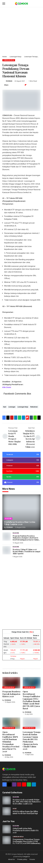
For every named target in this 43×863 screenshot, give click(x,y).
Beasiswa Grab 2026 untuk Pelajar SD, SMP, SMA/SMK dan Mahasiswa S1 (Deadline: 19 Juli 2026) (26, 802)
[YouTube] (24, 784)
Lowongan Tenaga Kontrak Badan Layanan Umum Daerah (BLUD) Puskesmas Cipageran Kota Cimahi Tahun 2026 (31, 740)
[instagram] (14, 784)
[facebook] (4, 784)
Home (4, 57)
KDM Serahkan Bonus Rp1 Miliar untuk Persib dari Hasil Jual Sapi (25, 812)
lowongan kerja (23, 407)
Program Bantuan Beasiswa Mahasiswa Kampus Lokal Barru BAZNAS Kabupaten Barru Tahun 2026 (26, 539)
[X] (9, 784)
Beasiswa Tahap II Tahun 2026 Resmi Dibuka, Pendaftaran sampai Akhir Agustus (26, 551)
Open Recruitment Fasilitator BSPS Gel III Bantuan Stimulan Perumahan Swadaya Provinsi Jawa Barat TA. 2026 (10, 742)
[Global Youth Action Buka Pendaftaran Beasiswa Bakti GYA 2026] (6, 829)
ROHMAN (9, 81)
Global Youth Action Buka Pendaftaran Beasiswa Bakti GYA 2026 (25, 830)
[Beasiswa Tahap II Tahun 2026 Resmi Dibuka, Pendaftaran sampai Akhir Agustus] (6, 550)
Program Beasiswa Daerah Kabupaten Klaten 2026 (11, 694)
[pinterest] (19, 784)
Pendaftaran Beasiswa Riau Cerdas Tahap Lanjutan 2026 (19, 523)
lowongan (11, 407)
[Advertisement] (21, 29)
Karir (4, 407)
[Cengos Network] (21, 3)
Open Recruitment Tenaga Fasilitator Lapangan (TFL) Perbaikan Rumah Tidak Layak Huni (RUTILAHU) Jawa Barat (31, 700)
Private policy (22, 859)
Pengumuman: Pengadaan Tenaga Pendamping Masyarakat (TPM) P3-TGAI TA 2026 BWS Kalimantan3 (26, 841)
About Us (11, 859)
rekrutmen (34, 407)
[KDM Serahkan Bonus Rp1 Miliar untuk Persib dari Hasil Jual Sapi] (6, 811)
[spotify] (29, 784)
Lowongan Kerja (15, 57)
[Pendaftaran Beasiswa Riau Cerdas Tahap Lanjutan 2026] (21, 512)
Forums (32, 859)
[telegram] (34, 784)
